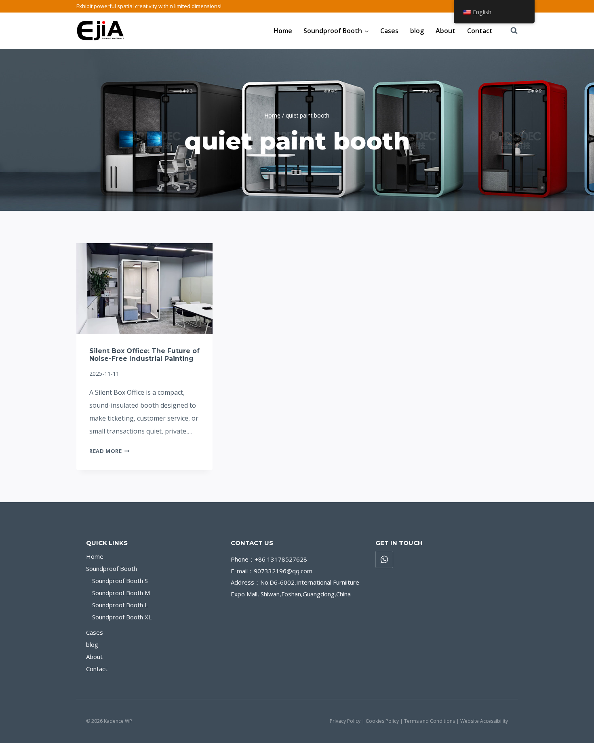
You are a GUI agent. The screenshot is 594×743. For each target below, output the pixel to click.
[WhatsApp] (384, 559)
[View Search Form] (510, 30)
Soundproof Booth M (121, 593)
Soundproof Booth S (120, 581)
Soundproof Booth (111, 568)
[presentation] (144, 288)
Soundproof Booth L (120, 605)
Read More (109, 451)
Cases (389, 30)
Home (283, 30)
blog (417, 30)
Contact (480, 30)
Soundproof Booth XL (122, 617)
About (445, 30)
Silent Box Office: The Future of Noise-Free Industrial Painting (144, 354)
